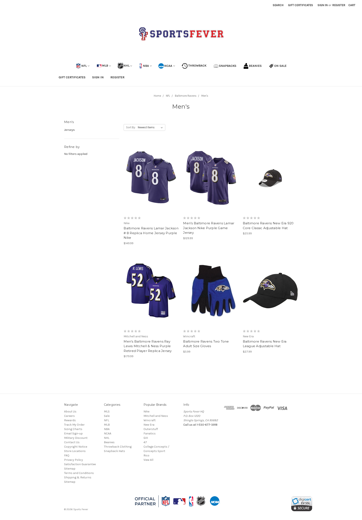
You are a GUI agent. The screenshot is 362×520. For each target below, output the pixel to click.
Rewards (70, 420)
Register (338, 5)
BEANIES (255, 65)
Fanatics (150, 433)
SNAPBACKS (227, 65)
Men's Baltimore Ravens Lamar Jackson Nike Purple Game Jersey (208, 228)
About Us (70, 411)
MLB (105, 65)
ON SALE (280, 65)
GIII (146, 438)
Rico (146, 455)
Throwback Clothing (118, 446)
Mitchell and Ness (156, 416)
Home (157, 95)
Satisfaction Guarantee (80, 464)
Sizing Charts (73, 429)
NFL (84, 65)
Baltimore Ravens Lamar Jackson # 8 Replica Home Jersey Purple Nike (151, 233)
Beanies (109, 442)
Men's (204, 95)
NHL (126, 65)
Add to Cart (270, 184)
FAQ (66, 455)
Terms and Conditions (79, 473)
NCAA (168, 65)
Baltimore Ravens (186, 95)
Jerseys (69, 130)
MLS (107, 411)
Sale (107, 416)
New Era (149, 424)
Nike (146, 411)
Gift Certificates (300, 5)
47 (145, 442)
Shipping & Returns (77, 477)
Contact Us (72, 442)
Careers (69, 416)
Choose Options (151, 184)
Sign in (323, 5)
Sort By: (131, 127)
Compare (150, 177)
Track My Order (74, 424)
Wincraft (150, 420)
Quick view (151, 170)
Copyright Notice (75, 446)
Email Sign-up (73, 433)
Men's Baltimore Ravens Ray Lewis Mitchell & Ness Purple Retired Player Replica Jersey (148, 346)
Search (278, 5)
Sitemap (69, 468)
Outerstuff (151, 429)
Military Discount (76, 438)
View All (148, 460)
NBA (145, 65)
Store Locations (75, 451)
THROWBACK (196, 65)
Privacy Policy (73, 460)
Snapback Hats (114, 451)
